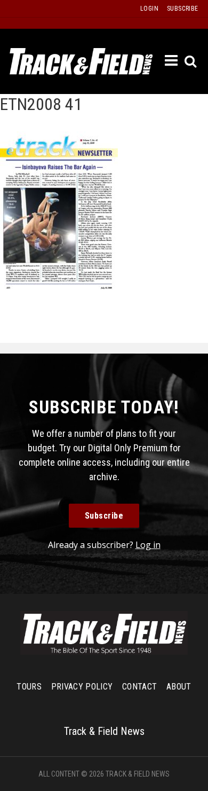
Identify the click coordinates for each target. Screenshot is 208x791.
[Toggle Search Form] (191, 61)
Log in (148, 545)
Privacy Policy (82, 687)
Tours (29, 687)
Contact (139, 687)
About (178, 687)
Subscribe (104, 516)
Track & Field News (81, 61)
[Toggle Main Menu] (171, 60)
